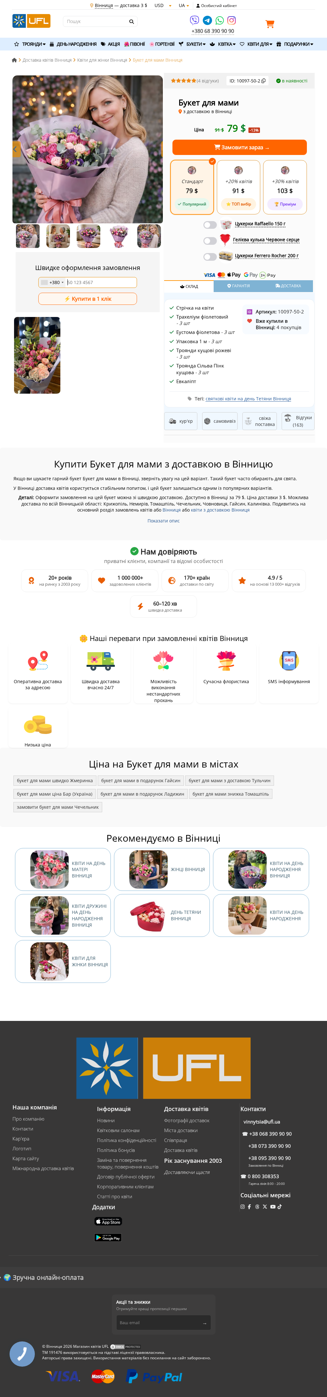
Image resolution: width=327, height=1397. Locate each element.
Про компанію (28, 1118)
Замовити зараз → (245, 147)
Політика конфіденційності (126, 1140)
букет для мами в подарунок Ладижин (142, 794)
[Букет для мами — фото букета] (87, 150)
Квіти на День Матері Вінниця (88, 869)
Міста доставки (181, 1130)
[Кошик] (271, 25)
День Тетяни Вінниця (186, 915)
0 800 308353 (263, 1176)
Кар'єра (20, 1138)
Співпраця (175, 1140)
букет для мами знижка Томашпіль (231, 794)
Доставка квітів (180, 1150)
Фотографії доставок (186, 1120)
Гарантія (240, 286)
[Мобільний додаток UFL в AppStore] (109, 1220)
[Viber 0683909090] (195, 22)
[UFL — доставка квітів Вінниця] (31, 20)
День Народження (76, 44)
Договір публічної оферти (126, 1176)
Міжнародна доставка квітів (43, 1168)
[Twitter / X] (265, 1206)
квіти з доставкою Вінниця (220, 510)
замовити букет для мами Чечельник (58, 807)
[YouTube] (273, 1206)
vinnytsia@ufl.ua (262, 1121)
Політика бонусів (116, 1150)
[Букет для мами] (37, 355)
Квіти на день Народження (286, 915)
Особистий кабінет (219, 6)
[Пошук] (131, 22)
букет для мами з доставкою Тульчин (229, 780)
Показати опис (164, 521)
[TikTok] (280, 1206)
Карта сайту (25, 1158)
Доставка (290, 286)
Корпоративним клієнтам (125, 1186)
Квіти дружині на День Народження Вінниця (89, 915)
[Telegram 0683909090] (208, 22)
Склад (191, 286)
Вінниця (172, 510)
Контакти (22, 1128)
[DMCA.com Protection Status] (125, 1346)
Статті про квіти (114, 1196)
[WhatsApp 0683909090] (220, 22)
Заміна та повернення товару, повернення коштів (127, 1163)
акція (113, 44)
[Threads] (258, 1206)
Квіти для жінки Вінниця (90, 961)
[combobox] (52, 282)
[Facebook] (250, 1206)
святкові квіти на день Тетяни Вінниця (248, 399)
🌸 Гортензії (161, 44)
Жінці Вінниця (188, 869)
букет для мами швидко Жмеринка (55, 780)
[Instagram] (231, 22)
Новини (106, 1120)
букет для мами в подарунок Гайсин (140, 780)
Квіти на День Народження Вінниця (286, 869)
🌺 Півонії (134, 44)
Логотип (21, 1148)
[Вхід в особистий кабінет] (198, 6)
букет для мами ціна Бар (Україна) (54, 794)
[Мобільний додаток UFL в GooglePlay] (108, 1237)
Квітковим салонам (118, 1130)
